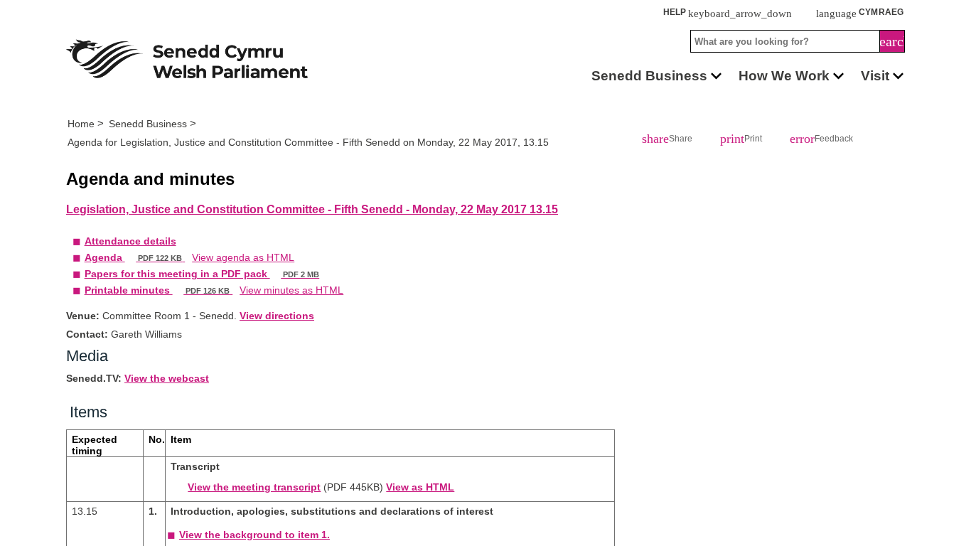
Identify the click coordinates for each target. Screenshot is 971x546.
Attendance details (138, 258)
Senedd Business (633, 75)
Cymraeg (873, 12)
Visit (874, 75)
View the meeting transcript (253, 537)
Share (661, 140)
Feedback (796, 140)
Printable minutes (170, 329)
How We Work (776, 75)
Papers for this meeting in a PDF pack (220, 305)
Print (724, 140)
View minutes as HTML (322, 329)
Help (802, 12)
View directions (301, 356)
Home (83, 123)
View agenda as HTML (265, 282)
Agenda (142, 282)
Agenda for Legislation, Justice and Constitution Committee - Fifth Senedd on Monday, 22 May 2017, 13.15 (337, 143)
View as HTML (438, 537)
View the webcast (181, 423)
